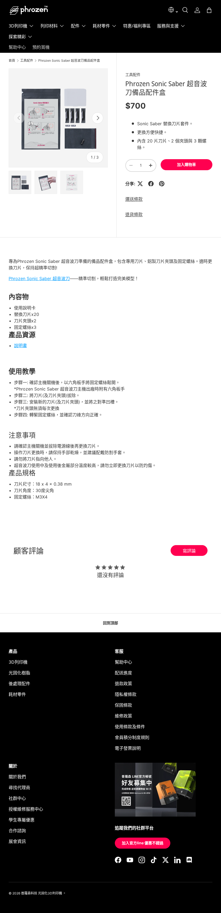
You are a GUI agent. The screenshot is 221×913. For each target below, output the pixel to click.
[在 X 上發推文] (140, 183)
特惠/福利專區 (137, 26)
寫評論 (189, 550)
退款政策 (123, 683)
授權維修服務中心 (26, 809)
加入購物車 (186, 164)
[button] (209, 10)
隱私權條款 (125, 694)
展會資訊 (17, 841)
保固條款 (123, 705)
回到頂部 (110, 623)
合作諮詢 (17, 830)
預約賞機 (41, 47)
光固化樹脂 (19, 672)
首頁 (12, 60)
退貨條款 (134, 214)
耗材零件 (17, 694)
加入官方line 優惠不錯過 (142, 843)
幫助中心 (17, 47)
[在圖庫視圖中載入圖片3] (71, 182)
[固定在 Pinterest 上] (161, 183)
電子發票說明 (128, 748)
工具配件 (26, 60)
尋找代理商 (19, 787)
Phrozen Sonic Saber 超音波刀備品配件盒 (69, 60)
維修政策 (123, 716)
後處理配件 (19, 683)
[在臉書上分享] (151, 183)
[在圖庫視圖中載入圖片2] (45, 182)
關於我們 (17, 776)
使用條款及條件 (130, 726)
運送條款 (134, 199)
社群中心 (17, 798)
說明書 (20, 345)
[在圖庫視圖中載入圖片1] (20, 182)
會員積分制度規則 (132, 737)
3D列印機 (18, 662)
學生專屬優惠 (21, 820)
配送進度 (123, 672)
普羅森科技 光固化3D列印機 (41, 893)
